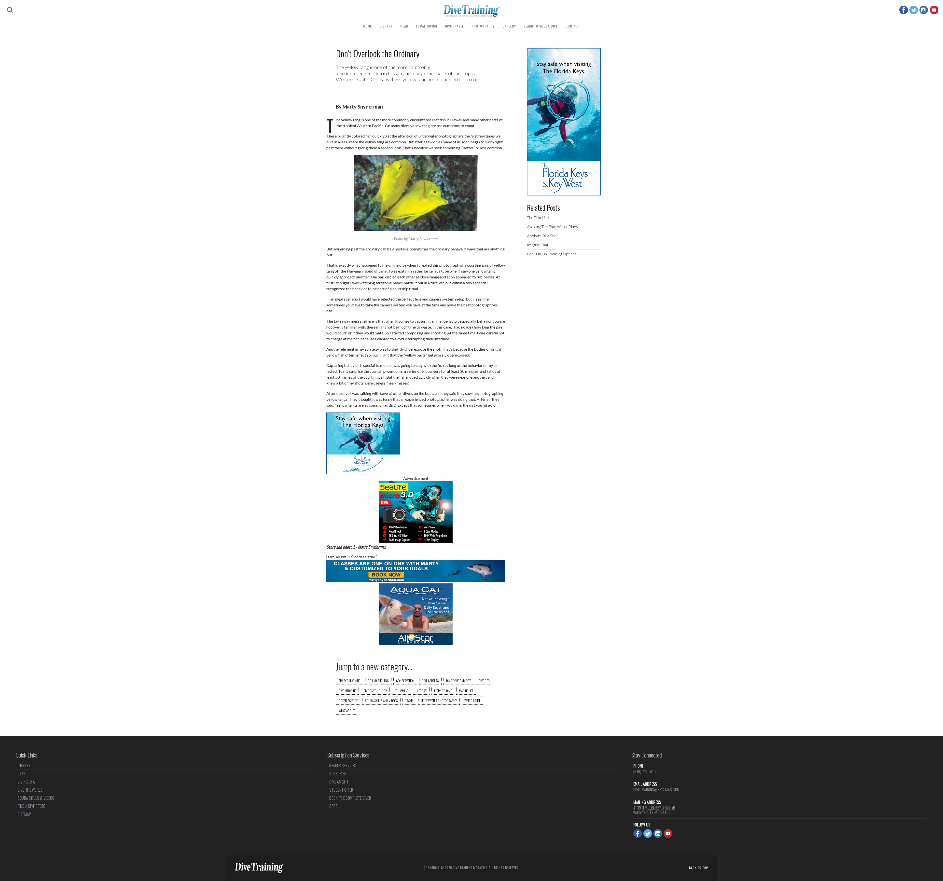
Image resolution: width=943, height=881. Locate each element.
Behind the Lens (378, 680)
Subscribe (338, 774)
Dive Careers (430, 680)
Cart (333, 806)
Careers (509, 25)
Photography (483, 25)
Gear (404, 25)
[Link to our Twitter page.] (913, 10)
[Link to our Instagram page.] (923, 10)
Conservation (405, 680)
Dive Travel (454, 25)
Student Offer (341, 790)
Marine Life (466, 690)
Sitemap (24, 814)
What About (347, 710)
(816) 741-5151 (644, 771)
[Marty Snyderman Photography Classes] (415, 580)
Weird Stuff (472, 700)
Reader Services (342, 766)
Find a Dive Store (32, 806)
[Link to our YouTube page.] (934, 10)
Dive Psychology (375, 690)
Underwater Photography (439, 700)
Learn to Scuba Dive (541, 25)
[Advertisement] (564, 339)
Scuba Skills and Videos (381, 700)
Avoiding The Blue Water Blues (552, 226)
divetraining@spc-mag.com (656, 790)
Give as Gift (338, 782)
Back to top (698, 868)
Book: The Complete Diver (350, 798)
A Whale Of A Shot (542, 235)
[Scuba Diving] (471, 11)
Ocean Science (348, 700)
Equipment (401, 690)
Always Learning (350, 680)
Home (367, 25)
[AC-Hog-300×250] (416, 643)
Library (386, 25)
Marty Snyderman (363, 107)
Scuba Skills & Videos (36, 798)
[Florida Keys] (363, 472)
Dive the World (30, 790)
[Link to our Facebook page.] (903, 10)
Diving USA (26, 782)
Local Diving (426, 25)
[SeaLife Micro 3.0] (416, 541)
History (421, 690)
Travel (409, 700)
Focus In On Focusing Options (551, 253)
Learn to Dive (443, 690)
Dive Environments (458, 680)
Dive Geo (484, 680)
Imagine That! (538, 244)
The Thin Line (538, 217)
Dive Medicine (347, 690)
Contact (573, 25)
